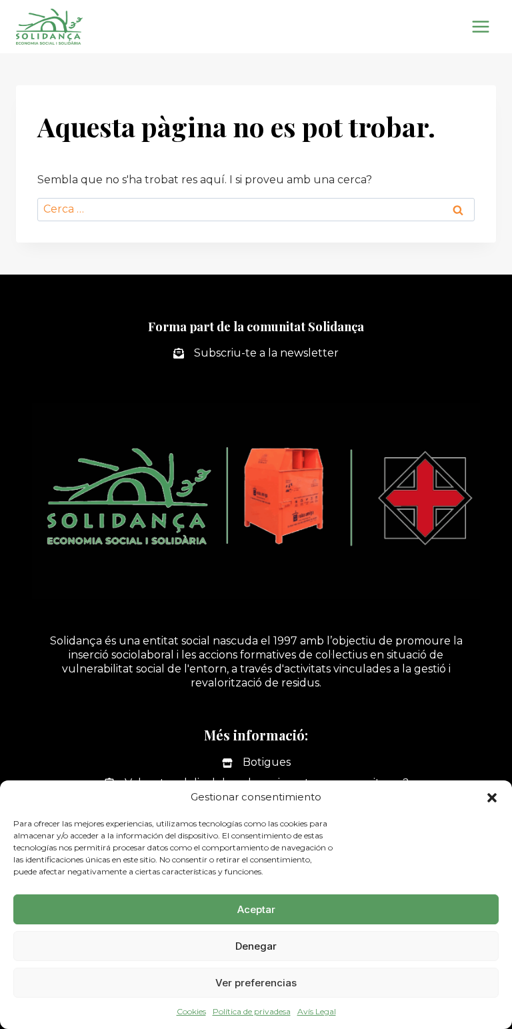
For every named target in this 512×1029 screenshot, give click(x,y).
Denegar (256, 946)
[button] (492, 797)
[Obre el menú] (480, 26)
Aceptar (256, 909)
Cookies (191, 1011)
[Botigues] (256, 763)
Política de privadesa (252, 1011)
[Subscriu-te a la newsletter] (256, 354)
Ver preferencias (256, 982)
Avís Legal (316, 1011)
